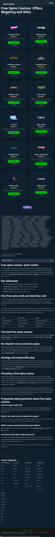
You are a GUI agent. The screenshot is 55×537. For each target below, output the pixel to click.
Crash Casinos (32, 218)
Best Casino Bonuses (15, 532)
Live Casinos (27, 237)
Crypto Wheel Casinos (6, 232)
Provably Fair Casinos (32, 243)
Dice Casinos (25, 232)
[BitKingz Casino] (41, 28)
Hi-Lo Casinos (43, 232)
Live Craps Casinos (36, 237)
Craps (14, 477)
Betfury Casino (14, 185)
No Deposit (39, 468)
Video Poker (28, 471)
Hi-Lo (2, 480)
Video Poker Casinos (34, 246)
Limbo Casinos (44, 234)
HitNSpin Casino (14, 94)
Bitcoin (2, 495)
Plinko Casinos (14, 243)
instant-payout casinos (10, 368)
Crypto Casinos (41, 221)
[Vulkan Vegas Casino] (41, 148)
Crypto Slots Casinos (31, 230)
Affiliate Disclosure (43, 532)
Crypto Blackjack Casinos (18, 221)
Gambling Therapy (21, 533)
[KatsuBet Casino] (13, 148)
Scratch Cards (28, 486)
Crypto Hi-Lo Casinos (6, 225)
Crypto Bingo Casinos (6, 221)
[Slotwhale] (9, 3)
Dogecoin (3, 504)
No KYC (38, 480)
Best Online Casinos (5, 532)
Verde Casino (41, 94)
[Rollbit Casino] (41, 179)
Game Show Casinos (34, 232)
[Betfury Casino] (13, 179)
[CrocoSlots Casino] (13, 28)
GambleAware (14, 533)
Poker (14, 474)
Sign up (14, 42)
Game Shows (16, 483)
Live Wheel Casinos (36, 239)
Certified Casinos (15, 218)
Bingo (26, 483)
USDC (2, 513)
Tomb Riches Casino (13, 64)
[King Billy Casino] (41, 58)
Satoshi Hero (13, 274)
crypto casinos (31, 382)
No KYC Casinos (5, 243)
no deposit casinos (39, 337)
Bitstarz (21, 274)
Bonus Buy (27, 477)
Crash (2, 468)
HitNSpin (36, 274)
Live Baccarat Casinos (6, 237)
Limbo (2, 477)
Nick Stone (19, 254)
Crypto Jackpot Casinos (17, 225)
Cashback (39, 486)
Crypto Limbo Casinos (40, 225)
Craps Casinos (24, 218)
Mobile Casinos (26, 241)
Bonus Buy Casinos (46, 216)
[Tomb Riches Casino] (13, 58)
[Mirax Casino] (41, 118)
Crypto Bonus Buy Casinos (30, 221)
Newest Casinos (35, 241)
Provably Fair (40, 477)
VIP (37, 483)
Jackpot (27, 474)
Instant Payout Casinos (17, 234)
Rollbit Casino (41, 185)
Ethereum (3, 498)
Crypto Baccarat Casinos (43, 218)
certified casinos (22, 382)
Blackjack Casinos (36, 216)
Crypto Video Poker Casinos (44, 230)
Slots (26, 465)
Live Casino (15, 480)
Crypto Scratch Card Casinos (19, 230)
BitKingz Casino (41, 34)
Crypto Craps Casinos (6, 223)
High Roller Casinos (6, 234)
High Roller (39, 471)
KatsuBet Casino (14, 154)
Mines (2, 471)
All (2, 216)
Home (2, 14)
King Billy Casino (41, 64)
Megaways (27, 468)
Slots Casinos (25, 246)
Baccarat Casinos (10, 216)
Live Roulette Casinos (26, 239)
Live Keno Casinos (5, 239)
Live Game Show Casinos (47, 237)
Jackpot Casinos (27, 234)
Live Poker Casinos (15, 239)
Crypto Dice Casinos (28, 223)
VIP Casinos (43, 246)
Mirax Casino (41, 124)
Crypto (38, 465)
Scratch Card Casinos (16, 246)
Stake (18, 274)
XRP (2, 516)
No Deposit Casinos (44, 241)
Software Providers (23, 532)
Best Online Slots (32, 532)
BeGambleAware (20, 366)
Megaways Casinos (46, 239)
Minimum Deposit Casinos (15, 241)
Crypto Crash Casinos (17, 223)
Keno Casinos (36, 234)
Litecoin (3, 501)
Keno (26, 480)
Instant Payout (40, 489)
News (38, 532)
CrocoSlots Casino (14, 34)
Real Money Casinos (43, 243)
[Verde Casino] (41, 88)
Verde (30, 274)
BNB (2, 522)
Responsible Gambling (6, 533)
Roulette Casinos (5, 246)
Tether (2, 510)
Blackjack (15, 465)
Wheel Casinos (5, 248)
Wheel (2, 483)
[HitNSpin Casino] (13, 88)
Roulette (15, 468)
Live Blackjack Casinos (18, 237)
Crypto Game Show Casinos (40, 223)
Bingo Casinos (27, 216)
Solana (2, 507)
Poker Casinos (22, 243)
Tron (2, 519)
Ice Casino (13, 124)
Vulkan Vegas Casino (41, 154)
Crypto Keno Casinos (29, 225)
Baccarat (15, 471)
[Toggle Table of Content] (51, 260)
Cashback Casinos (5, 218)
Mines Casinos (5, 241)
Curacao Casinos (17, 232)
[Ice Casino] (13, 118)
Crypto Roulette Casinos (6, 230)
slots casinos (49, 337)
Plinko (2, 465)
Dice (2, 474)
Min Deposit (40, 474)
